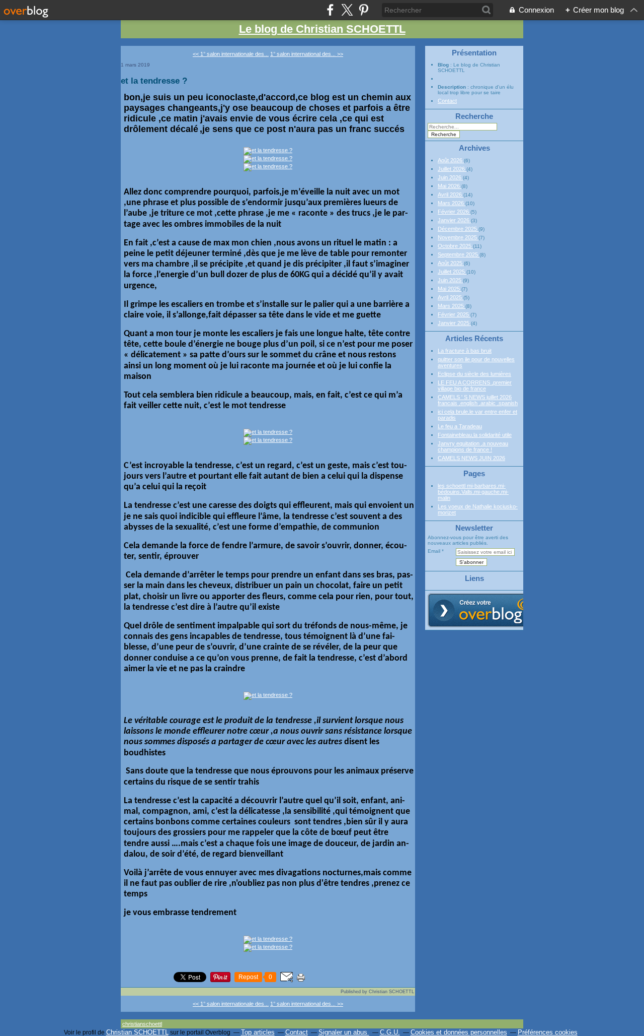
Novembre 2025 (458, 237)
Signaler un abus (343, 1032)
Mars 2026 (451, 203)
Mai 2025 (449, 289)
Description (452, 87)
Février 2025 (454, 314)
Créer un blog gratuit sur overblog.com (484, 610)
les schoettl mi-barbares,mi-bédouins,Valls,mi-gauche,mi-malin (473, 492)
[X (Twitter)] (347, 10)
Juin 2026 (450, 177)
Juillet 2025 (452, 272)
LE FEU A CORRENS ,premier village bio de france (475, 385)
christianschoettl (142, 1024)
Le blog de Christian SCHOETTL (322, 29)
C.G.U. (390, 1032)
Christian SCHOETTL (137, 1032)
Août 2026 (451, 160)
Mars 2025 (451, 306)
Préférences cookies (548, 1032)
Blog (443, 65)
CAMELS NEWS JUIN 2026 (471, 458)
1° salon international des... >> (306, 54)
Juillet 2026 (452, 169)
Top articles (258, 1032)
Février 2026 (454, 212)
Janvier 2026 (454, 220)
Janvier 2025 (454, 323)
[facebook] (330, 10)
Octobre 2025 (455, 246)
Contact (447, 101)
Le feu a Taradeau (460, 426)
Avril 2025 (450, 297)
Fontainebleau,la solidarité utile (475, 435)
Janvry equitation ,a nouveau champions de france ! (473, 446)
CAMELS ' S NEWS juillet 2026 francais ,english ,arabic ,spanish (478, 400)
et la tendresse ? (154, 80)
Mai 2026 (449, 186)
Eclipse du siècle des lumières (474, 374)
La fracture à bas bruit (465, 351)
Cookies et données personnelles (459, 1032)
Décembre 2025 (458, 229)
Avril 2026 (450, 194)
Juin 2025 (450, 280)
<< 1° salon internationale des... (231, 54)
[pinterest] (363, 10)
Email (434, 551)
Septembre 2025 (458, 254)
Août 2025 (451, 263)
